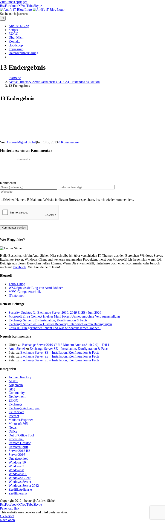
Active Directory (20, 377)
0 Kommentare (68, 142)
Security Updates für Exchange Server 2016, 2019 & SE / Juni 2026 (55, 312)
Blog (12, 389)
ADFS (13, 381)
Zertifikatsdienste (20, 489)
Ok (2, 516)
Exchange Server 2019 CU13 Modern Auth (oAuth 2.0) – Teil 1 (65, 345)
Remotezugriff (18, 447)
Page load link (9, 508)
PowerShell (16, 439)
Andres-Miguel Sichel (21, 142)
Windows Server (20, 482)
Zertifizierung (18, 493)
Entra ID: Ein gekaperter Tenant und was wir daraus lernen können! (55, 328)
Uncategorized (18, 458)
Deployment (17, 396)
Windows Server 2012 (24, 485)
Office (13, 431)
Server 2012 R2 (19, 451)
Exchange (15, 404)
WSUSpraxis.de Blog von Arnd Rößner (36, 288)
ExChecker (16, 412)
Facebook (19, 267)
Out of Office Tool (21, 435)
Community (17, 393)
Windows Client (20, 478)
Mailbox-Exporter (21, 420)
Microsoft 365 (18, 423)
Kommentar (8, 183)
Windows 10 (17, 462)
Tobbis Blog (17, 284)
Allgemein (16, 385)
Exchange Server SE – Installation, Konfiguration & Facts (48, 320)
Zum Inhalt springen (14, 2)
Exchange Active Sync (24, 408)
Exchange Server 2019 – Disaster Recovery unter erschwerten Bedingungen (60, 324)
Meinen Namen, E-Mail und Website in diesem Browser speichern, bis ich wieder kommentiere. (69, 199)
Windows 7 (16, 466)
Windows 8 (16, 470)
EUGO (13, 400)
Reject (9, 516)
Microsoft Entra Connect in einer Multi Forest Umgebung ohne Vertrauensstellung (64, 316)
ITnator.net (16, 295)
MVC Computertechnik (25, 291)
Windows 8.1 (18, 474)
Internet (14, 416)
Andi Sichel (17, 348)
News (13, 427)
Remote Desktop (20, 443)
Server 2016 (17, 454)
